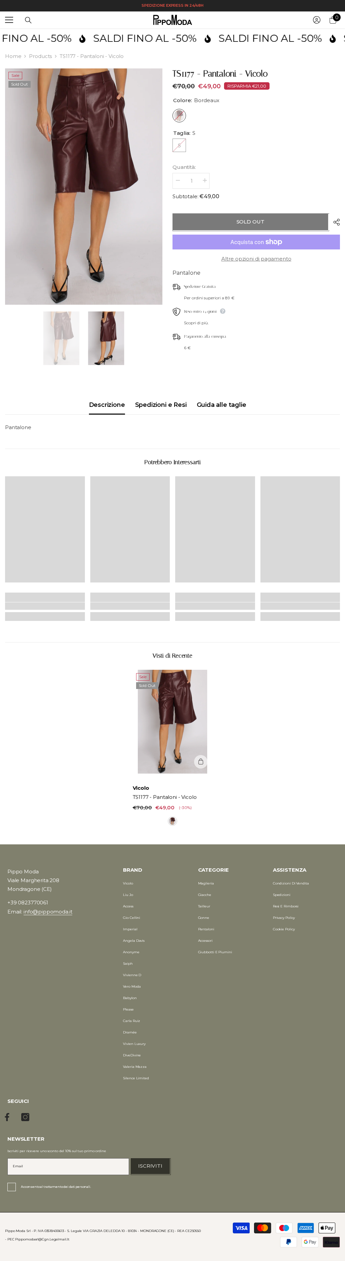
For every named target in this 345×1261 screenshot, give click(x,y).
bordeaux (172, 821)
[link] (45, 606)
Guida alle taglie (221, 405)
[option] (83, 186)
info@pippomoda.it (48, 911)
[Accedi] (316, 20)
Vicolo (141, 788)
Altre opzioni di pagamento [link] (256, 259)
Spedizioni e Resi (161, 405)
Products (40, 56)
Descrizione (107, 405)
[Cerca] (28, 20)
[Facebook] (7, 1117)
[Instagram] (25, 1117)
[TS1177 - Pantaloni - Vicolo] (173, 722)
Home (13, 56)
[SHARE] (334, 222)
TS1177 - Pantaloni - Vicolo (165, 797)
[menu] (9, 20)
